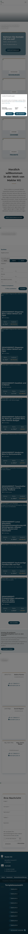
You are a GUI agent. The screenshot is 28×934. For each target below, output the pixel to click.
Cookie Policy (7, 103)
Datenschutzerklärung (19, 101)
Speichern (9, 113)
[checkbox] (25, 107)
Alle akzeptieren (20, 113)
